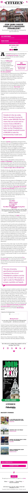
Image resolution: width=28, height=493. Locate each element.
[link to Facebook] (3, 348)
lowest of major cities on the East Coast (14, 167)
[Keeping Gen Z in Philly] (5, 431)
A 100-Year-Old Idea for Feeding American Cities (16, 420)
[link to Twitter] (12, 348)
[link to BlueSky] (14, 351)
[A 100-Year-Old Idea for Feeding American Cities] (5, 420)
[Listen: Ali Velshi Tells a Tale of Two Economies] (5, 440)
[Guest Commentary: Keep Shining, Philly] (5, 451)
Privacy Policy (19, 481)
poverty (9, 141)
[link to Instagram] (7, 348)
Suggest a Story (14, 465)
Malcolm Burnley (13, 431)
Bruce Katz (12, 421)
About (5, 481)
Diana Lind (15, 45)
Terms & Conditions (14, 482)
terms (24, 478)
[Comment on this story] (10, 50)
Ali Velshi (12, 441)
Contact (11, 481)
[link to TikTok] (24, 348)
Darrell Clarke (20, 307)
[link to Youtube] (16, 348)
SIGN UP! (14, 476)
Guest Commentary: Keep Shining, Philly (16, 450)
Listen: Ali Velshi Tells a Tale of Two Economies (17, 440)
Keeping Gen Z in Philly (16, 430)
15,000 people (8, 61)
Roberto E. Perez (13, 451)
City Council (17, 86)
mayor (17, 215)
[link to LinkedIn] (20, 348)
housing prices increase (12, 55)
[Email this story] (12, 50)
